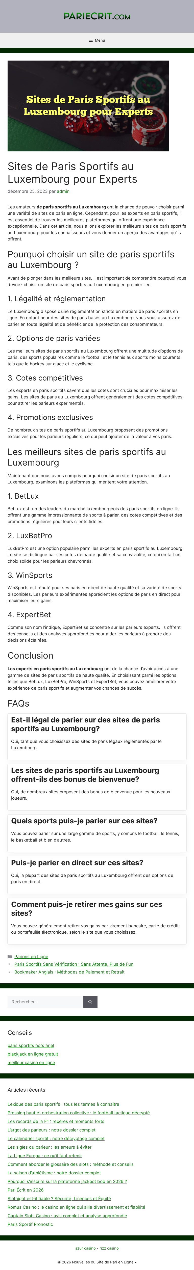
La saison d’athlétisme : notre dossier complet (54, 1172)
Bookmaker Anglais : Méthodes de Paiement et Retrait (69, 972)
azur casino (85, 1248)
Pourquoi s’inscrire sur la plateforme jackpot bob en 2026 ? (67, 1181)
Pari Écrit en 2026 (26, 1190)
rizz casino (109, 1248)
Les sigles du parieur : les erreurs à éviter (49, 1147)
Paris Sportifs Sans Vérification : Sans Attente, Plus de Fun (73, 964)
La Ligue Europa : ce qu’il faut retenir (45, 1155)
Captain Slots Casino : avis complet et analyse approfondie (67, 1215)
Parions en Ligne (31, 956)
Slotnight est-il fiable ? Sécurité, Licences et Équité (59, 1198)
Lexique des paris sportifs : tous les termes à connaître (63, 1104)
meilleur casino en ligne (31, 1062)
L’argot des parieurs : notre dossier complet (51, 1129)
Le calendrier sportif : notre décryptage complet (56, 1138)
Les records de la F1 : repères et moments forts (56, 1121)
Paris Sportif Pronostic (30, 1224)
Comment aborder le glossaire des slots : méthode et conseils (71, 1164)
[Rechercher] (90, 1002)
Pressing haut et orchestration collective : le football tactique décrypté (79, 1112)
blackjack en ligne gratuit (33, 1054)
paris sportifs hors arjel (31, 1045)
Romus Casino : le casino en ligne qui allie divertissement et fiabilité (76, 1207)
